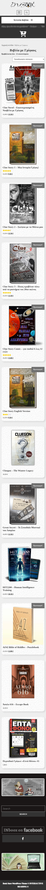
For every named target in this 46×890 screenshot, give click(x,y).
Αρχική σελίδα (7, 45)
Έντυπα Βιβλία (20, 20)
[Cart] (23, 36)
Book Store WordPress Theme (15, 883)
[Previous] (6, 787)
